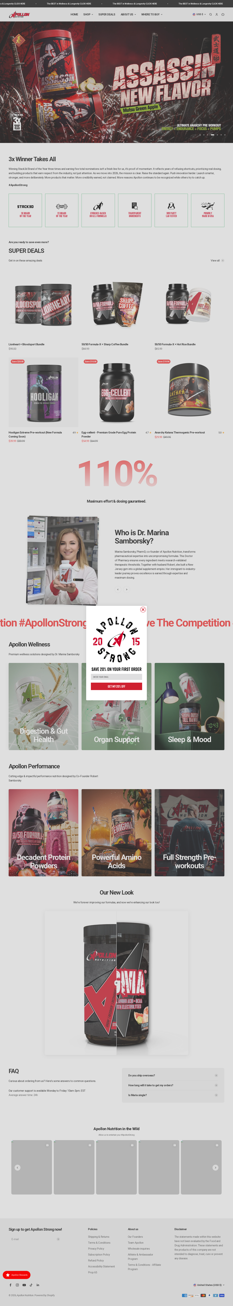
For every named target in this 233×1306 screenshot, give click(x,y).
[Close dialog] (143, 609)
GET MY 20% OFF (116, 686)
